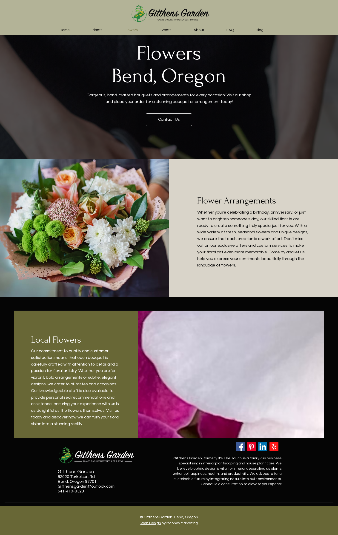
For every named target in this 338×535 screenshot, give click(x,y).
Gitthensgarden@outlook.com (86, 486)
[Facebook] (240, 446)
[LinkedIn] (262, 446)
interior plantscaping (220, 463)
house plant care (260, 463)
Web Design (150, 523)
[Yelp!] (273, 446)
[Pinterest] (251, 446)
